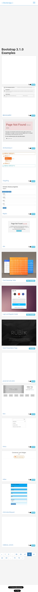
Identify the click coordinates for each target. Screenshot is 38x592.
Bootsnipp (7, 2)
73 (15, 558)
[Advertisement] (19, 24)
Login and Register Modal (10, 314)
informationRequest (9, 512)
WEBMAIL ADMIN (8, 545)
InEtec (4, 479)
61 (25, 554)
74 (19, 558)
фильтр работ (7, 115)
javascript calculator (9, 381)
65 (6, 558)
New (4, 414)
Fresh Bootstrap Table (9, 280)
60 (21, 554)
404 (4, 246)
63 (34, 554)
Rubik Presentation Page (10, 348)
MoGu (4, 446)
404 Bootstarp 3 (7, 148)
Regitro (5, 213)
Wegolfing (6, 180)
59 (16, 554)
